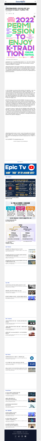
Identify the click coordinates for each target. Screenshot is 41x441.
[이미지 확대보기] (34, 16)
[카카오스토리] (19, 436)
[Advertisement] (20, 150)
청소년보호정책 (14, 433)
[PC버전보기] (25, 436)
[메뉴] (5, 1)
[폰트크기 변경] (35, 13)
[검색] (35, 1)
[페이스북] (6, 13)
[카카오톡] (10, 13)
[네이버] (22, 436)
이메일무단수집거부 (20, 433)
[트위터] (8, 13)
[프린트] (13, 13)
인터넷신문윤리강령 (26, 433)
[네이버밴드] (11, 13)
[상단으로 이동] (39, 439)
